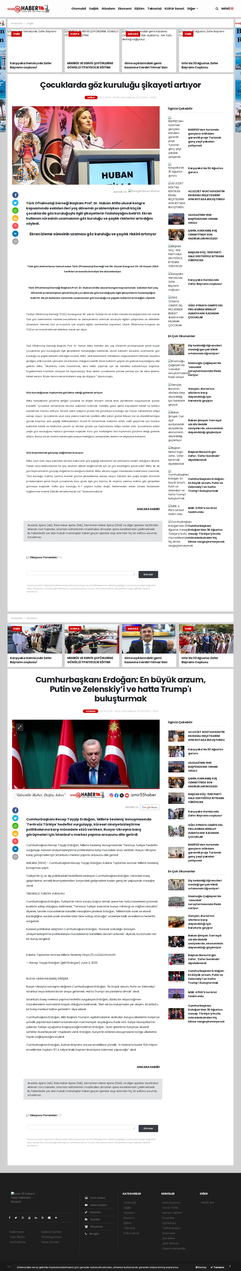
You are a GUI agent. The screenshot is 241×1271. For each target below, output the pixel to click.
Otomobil (78, 8)
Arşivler (95, 1219)
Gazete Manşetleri (174, 1248)
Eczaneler (168, 1218)
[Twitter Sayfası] (17, 1218)
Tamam (218, 1267)
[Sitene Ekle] (57, 1218)
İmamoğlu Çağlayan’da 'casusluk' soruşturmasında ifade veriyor (204, 369)
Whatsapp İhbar (51, 1237)
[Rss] (44, 1218)
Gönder (148, 574)
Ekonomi (124, 8)
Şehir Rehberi (170, 1243)
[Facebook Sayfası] (11, 1218)
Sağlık (94, 8)
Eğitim (139, 8)
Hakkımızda (16, 1232)
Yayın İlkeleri (17, 1237)
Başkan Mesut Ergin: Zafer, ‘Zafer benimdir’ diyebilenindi (204, 456)
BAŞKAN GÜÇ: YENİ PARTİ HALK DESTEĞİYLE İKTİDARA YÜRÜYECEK (206, 256)
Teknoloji (154, 8)
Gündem (108, 8)
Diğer (191, 8)
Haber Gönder (50, 1242)
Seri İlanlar (168, 1238)
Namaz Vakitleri (172, 1213)
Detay (202, 1267)
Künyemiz (96, 1226)
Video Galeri (98, 1205)
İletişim (94, 1234)
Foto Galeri (97, 1198)
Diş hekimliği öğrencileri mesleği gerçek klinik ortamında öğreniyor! (205, 349)
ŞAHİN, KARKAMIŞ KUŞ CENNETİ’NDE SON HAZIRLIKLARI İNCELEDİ (202, 234)
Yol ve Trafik (170, 1208)
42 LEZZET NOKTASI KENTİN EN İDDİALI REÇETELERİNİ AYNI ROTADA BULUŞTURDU (206, 195)
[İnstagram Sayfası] (24, 1218)
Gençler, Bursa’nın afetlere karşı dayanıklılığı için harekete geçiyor (201, 395)
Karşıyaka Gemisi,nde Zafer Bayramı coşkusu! (205, 282)
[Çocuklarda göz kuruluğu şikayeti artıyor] (86, 145)
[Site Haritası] (51, 1218)
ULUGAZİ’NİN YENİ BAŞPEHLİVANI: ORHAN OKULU (203, 219)
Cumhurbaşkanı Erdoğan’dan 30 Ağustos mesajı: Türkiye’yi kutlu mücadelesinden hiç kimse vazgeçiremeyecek (206, 534)
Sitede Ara (207, 1202)
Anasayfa (17, 23)
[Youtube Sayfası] (31, 1218)
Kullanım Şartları (51, 1232)
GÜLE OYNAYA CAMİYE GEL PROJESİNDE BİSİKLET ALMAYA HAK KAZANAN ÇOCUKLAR (205, 311)
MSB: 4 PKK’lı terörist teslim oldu (202, 510)
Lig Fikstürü (169, 1223)
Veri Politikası (17, 1242)
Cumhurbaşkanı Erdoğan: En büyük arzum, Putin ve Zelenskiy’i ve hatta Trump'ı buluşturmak (206, 485)
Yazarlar (95, 1212)
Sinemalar (168, 1233)
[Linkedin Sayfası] (37, 1218)
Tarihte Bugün (171, 1228)
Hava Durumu (171, 1202)
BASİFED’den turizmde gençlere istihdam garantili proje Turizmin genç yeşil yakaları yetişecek (204, 137)
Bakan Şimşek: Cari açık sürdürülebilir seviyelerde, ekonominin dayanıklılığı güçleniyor (205, 426)
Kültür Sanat (174, 8)
